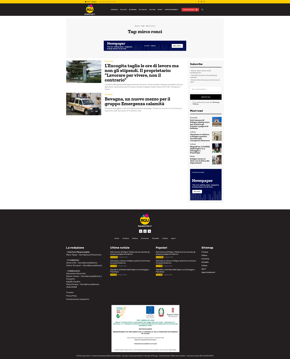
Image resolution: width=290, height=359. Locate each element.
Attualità (108, 94)
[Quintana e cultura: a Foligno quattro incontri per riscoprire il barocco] (217, 136)
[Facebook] (198, 1)
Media (192, 156)
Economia (109, 61)
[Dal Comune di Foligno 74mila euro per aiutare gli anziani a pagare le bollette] (217, 121)
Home (137, 26)
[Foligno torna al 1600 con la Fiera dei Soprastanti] (217, 159)
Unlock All (206, 97)
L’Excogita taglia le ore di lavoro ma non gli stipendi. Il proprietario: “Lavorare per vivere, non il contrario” (142, 73)
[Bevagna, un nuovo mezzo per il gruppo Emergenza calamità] (83, 104)
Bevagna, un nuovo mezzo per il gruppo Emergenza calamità (137, 101)
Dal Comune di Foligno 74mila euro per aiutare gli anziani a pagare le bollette (200, 124)
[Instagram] (201, 1)
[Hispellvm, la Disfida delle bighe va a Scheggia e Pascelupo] (217, 148)
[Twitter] (204, 1)
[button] (202, 9)
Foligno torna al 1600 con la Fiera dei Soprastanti (199, 161)
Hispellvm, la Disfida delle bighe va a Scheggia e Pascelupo (200, 149)
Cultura (193, 132)
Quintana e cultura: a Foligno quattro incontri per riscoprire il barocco (200, 137)
